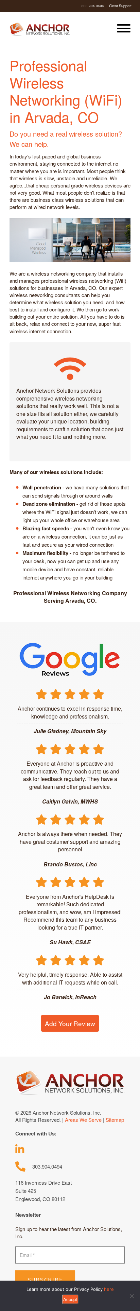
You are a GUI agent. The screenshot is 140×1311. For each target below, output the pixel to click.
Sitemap (115, 1119)
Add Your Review (70, 1023)
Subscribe (45, 1280)
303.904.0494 (93, 5)
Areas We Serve (83, 1119)
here (109, 1289)
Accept (70, 1299)
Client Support (120, 5)
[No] (131, 1296)
